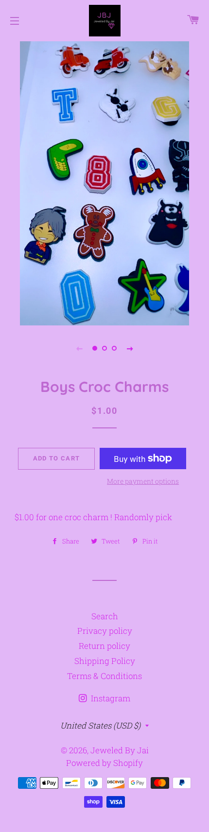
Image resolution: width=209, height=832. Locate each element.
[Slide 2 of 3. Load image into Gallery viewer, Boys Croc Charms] (104, 348)
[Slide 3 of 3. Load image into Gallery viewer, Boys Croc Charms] (114, 348)
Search (104, 616)
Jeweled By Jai (119, 750)
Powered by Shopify (104, 762)
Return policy (104, 645)
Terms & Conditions (104, 675)
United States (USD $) (100, 725)
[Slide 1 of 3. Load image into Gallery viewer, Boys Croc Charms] (95, 348)
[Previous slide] (79, 348)
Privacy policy (104, 630)
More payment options (143, 481)
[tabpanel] (104, 182)
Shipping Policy (104, 660)
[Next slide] (129, 348)
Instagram (109, 698)
